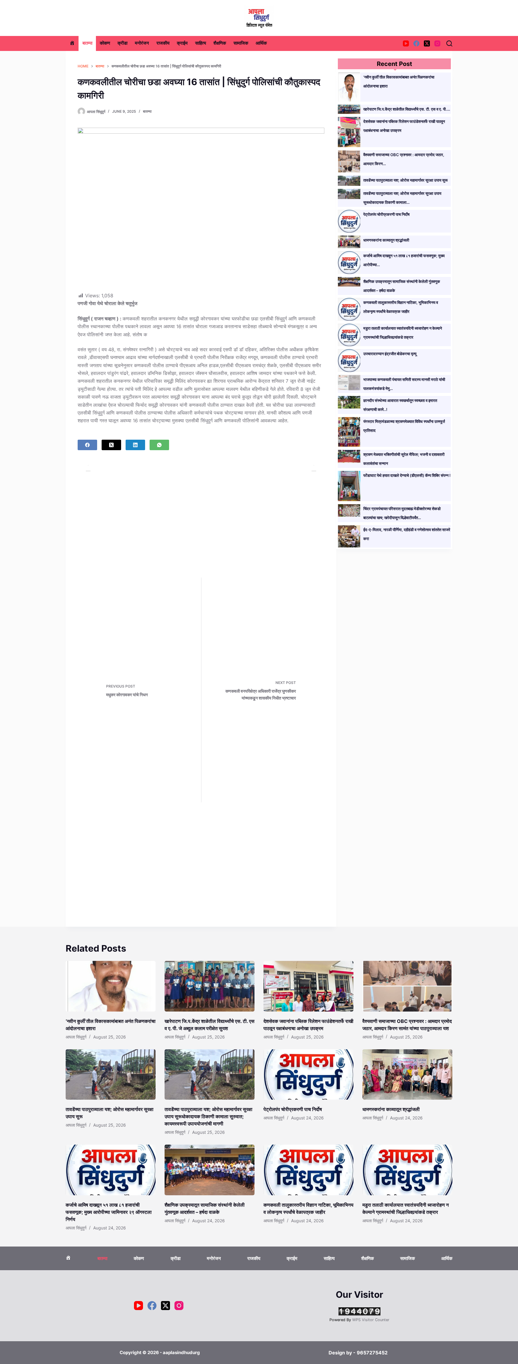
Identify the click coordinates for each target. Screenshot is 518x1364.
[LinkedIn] (135, 445)
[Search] (449, 43)
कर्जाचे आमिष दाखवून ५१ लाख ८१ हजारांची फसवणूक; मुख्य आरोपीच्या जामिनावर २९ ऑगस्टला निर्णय (109, 1212)
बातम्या (87, 43)
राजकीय (162, 43)
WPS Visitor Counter (370, 1320)
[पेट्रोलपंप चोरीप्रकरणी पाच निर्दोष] (308, 1074)
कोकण (105, 43)
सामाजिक (241, 43)
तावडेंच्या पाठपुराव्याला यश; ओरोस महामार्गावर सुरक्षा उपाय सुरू (405, 180)
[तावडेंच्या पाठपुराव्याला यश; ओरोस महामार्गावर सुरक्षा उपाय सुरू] (111, 1074)
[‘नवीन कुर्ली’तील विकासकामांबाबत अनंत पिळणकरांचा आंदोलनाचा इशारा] (111, 986)
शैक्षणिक (219, 43)
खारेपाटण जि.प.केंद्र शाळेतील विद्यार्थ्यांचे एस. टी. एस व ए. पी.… (406, 109)
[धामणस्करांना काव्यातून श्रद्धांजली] (407, 1074)
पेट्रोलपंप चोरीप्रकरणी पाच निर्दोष (386, 214)
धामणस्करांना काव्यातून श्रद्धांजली (386, 240)
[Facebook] (416, 43)
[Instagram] (437, 43)
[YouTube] (406, 43)
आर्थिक (261, 43)
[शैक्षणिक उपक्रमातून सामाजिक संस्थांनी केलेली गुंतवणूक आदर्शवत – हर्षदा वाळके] (210, 1170)
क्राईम (182, 43)
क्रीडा (122, 43)
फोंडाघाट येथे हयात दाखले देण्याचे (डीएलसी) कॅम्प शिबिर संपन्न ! (407, 475)
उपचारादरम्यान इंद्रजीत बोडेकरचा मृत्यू (389, 353)
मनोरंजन (142, 43)
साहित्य (200, 43)
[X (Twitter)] (427, 43)
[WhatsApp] (159, 445)
